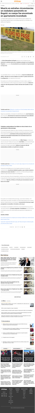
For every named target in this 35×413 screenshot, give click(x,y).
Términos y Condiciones (31, 391)
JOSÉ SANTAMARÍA (4, 247)
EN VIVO (24, 3)
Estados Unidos (11, 396)
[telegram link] (4, 396)
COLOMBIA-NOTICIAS (4, 251)
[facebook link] (2, 394)
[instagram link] (6, 394)
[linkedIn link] (6, 396)
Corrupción (11, 3)
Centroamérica (11, 400)
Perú (10, 399)
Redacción (17, 390)
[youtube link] (2, 396)
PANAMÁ (23, 249)
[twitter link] (4, 394)
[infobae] (17, 1)
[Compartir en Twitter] (26, 57)
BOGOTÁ (11, 247)
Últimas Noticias (10, 402)
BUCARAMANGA (22, 247)
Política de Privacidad (30, 393)
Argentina (24, 390)
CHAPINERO (16, 247)
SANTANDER (29, 247)
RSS (10, 403)
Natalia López (15, 3)
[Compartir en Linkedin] (28, 57)
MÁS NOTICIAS (17, 297)
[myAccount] (33, 1)
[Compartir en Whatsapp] (22, 57)
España (24, 393)
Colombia (2, 5)
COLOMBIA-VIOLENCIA (5, 249)
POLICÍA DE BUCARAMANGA (15, 249)
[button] (1, 1)
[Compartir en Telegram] (30, 57)
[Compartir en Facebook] (24, 57)
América (11, 390)
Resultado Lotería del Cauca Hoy (4, 3)
